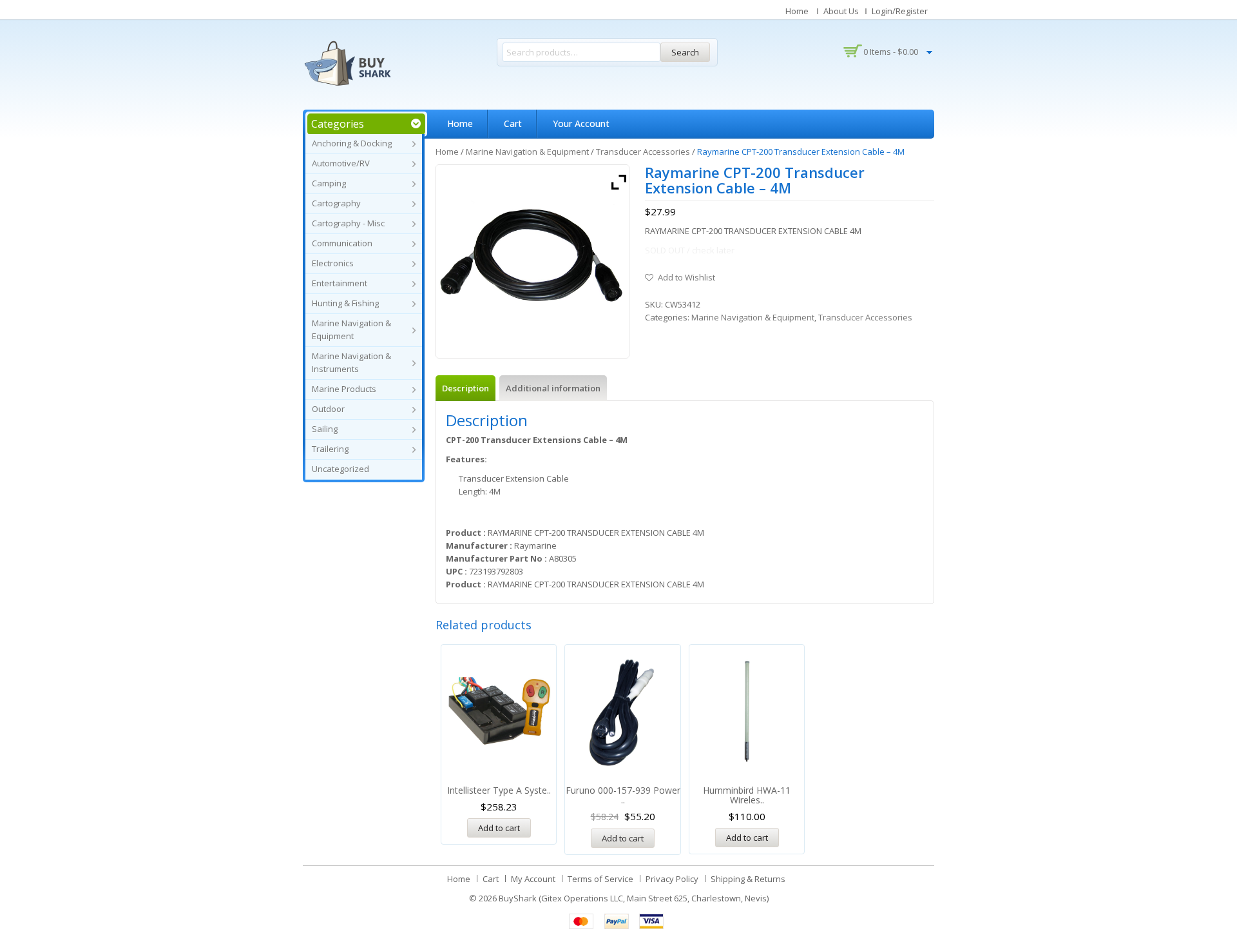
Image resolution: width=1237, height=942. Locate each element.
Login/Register (900, 11)
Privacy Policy (672, 879)
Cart (513, 123)
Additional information (553, 388)
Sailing (325, 429)
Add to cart (499, 828)
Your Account (581, 123)
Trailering (330, 449)
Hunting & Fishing (345, 303)
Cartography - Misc (348, 223)
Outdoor (328, 409)
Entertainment (339, 283)
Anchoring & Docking (352, 143)
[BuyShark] (347, 63)
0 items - (890, 51)
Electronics (333, 263)
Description (465, 388)
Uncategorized (340, 469)
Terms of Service (600, 879)
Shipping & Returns (748, 879)
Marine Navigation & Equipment (527, 151)
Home (797, 11)
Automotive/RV (341, 163)
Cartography (336, 203)
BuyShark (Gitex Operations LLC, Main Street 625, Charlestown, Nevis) (634, 898)
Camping (329, 183)
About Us (841, 11)
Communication (342, 243)
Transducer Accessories (643, 151)
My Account (533, 879)
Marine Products (344, 389)
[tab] (465, 388)
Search (685, 52)
